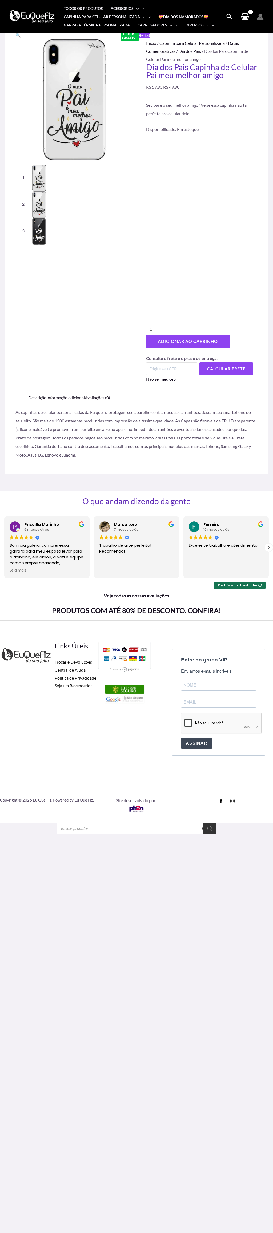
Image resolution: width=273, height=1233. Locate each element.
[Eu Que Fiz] (32, 16)
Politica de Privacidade (75, 677)
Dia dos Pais (190, 51)
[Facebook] (221, 801)
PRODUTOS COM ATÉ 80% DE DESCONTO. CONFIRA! (136, 610)
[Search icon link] (229, 16)
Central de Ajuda (70, 669)
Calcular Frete (226, 368)
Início (151, 43)
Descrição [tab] (37, 397)
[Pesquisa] (209, 828)
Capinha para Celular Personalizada (192, 43)
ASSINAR (196, 743)
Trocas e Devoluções (73, 661)
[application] (136, 8)
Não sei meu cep (161, 379)
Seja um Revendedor (73, 685)
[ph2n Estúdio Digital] (136, 808)
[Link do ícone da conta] (260, 16)
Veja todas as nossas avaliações (136, 595)
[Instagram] (232, 801)
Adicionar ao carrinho (188, 341)
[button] (18, 35)
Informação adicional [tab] (65, 397)
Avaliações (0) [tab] (97, 397)
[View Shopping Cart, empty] (244, 16)
